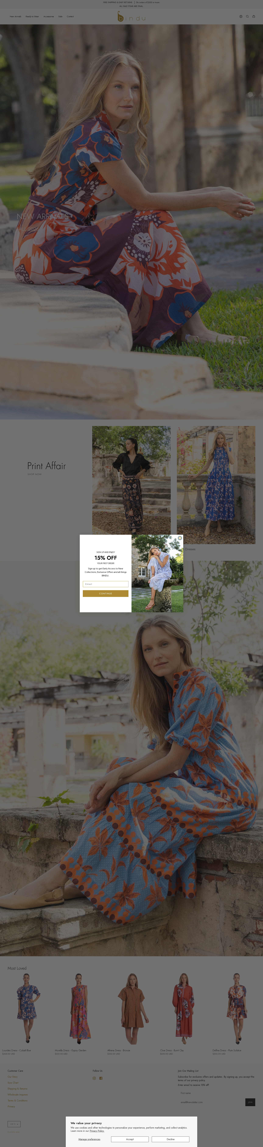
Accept (130, 1139)
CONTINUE (105, 593)
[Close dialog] (180, 538)
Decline (171, 1139)
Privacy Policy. (97, 1131)
